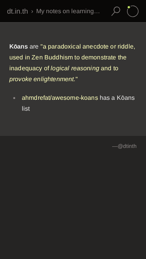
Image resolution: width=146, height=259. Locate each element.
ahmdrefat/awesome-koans (60, 97)
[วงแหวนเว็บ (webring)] (133, 11)
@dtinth (127, 146)
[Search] (115, 11)
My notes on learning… (68, 11)
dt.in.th (17, 11)
